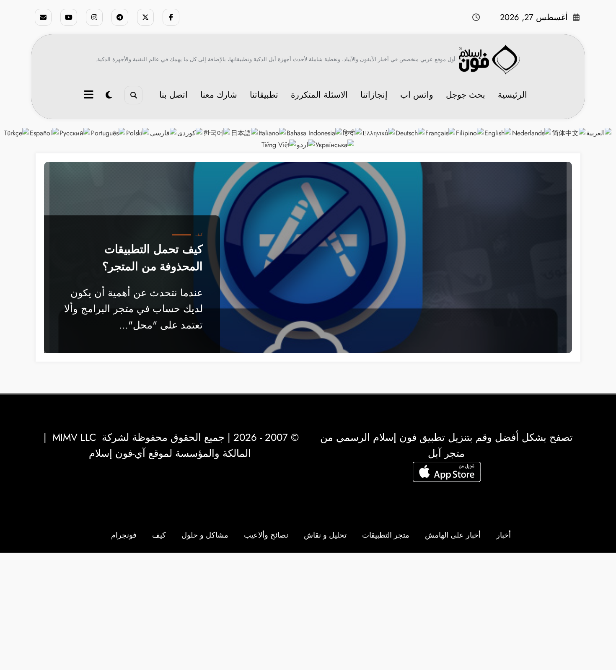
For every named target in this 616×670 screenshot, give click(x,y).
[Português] (108, 132)
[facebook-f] (171, 17)
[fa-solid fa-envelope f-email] (43, 17)
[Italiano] (273, 132)
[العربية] (599, 132)
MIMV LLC (74, 437)
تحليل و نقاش (325, 535)
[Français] (440, 132)
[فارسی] (163, 132)
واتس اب (416, 95)
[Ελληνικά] (379, 132)
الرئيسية (512, 95)
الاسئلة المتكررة (319, 95)
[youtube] (68, 17)
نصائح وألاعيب (266, 535)
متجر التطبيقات (385, 535)
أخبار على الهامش (453, 535)
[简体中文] (569, 132)
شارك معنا (218, 95)
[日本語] (245, 132)
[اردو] (306, 144)
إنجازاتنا (374, 95)
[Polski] (138, 132)
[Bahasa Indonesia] (315, 132)
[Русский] (75, 132)
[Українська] (335, 144)
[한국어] (217, 132)
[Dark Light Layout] (109, 95)
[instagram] (94, 17)
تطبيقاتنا (264, 95)
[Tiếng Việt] (279, 144)
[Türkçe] (17, 132)
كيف (199, 234)
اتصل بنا (173, 95)
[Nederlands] (532, 132)
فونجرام (124, 535)
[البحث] (133, 95)
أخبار (503, 535)
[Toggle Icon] (89, 95)
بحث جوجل (465, 95)
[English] (498, 132)
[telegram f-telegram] (119, 17)
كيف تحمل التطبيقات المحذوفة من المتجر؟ (152, 257)
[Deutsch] (410, 132)
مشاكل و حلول (204, 535)
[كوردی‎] (190, 132)
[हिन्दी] (352, 132)
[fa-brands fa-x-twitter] (145, 17)
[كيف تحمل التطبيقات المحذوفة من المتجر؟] (308, 257)
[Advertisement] (308, 611)
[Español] (45, 132)
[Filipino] (470, 132)
